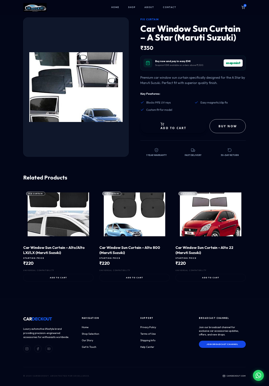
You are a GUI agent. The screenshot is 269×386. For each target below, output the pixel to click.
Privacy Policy (148, 327)
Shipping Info (148, 340)
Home (115, 7)
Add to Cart (58, 277)
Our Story (87, 340)
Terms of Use (148, 333)
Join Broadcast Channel (222, 344)
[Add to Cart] (87, 238)
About (149, 7)
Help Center (147, 347)
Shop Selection (90, 333)
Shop (132, 7)
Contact (169, 7)
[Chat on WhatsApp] (258, 375)
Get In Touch (89, 347)
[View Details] (78, 238)
